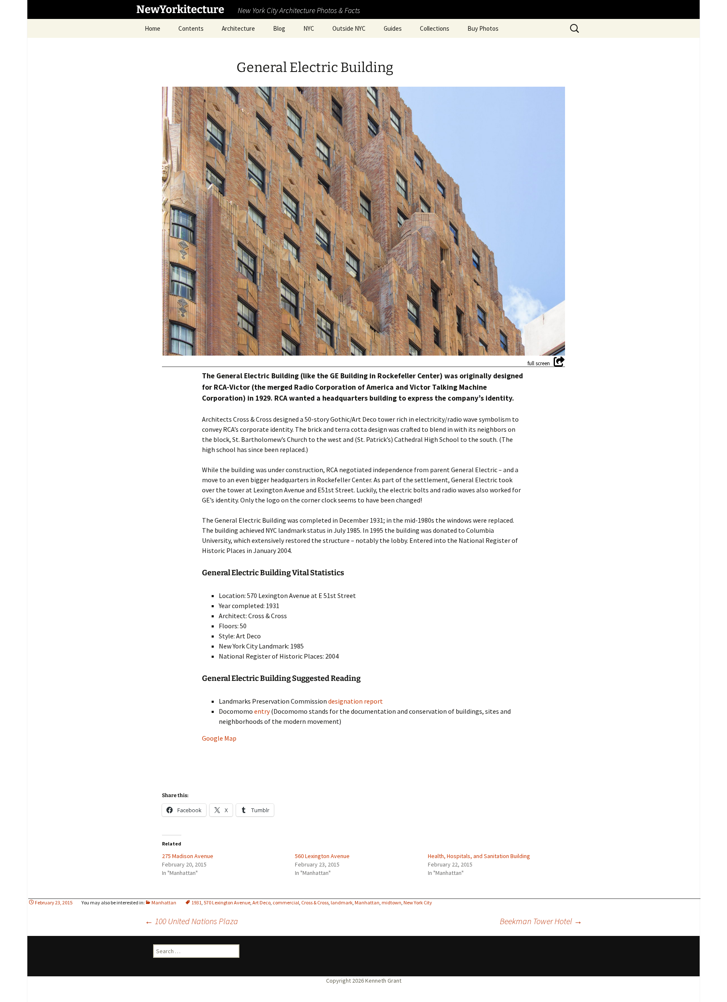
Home (152, 28)
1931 (196, 902)
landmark (342, 902)
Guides (393, 28)
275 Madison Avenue (187, 856)
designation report (355, 701)
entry (262, 711)
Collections (434, 28)
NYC (308, 28)
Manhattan (163, 902)
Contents (191, 28)
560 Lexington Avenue (322, 856)
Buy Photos (483, 28)
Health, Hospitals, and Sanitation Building (479, 856)
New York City (417, 902)
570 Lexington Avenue (227, 902)
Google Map (219, 738)
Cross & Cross (315, 902)
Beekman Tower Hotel (541, 921)
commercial (286, 902)
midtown (391, 902)
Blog (279, 28)
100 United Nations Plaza (191, 921)
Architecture (238, 28)
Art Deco (261, 902)
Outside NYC (349, 28)
